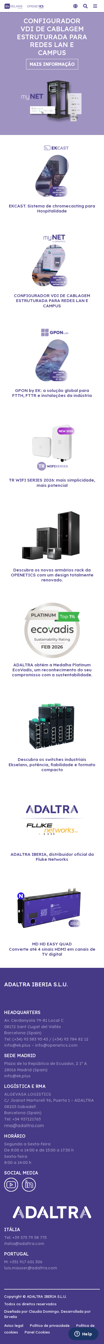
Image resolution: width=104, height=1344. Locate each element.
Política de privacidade (50, 1325)
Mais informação (52, 64)
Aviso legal (13, 1325)
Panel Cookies (37, 1332)
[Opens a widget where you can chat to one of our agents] (83, 1334)
